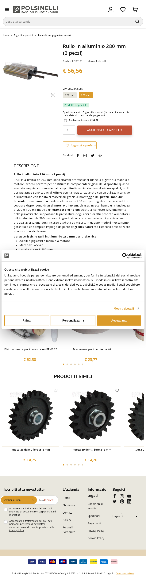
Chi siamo (69, 505)
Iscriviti (49, 500)
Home (5, 35)
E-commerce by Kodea (125, 573)
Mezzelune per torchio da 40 (92, 349)
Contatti (67, 512)
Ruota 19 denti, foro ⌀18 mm (92, 449)
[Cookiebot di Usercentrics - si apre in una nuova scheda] (125, 255)
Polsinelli (101, 61)
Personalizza (70, 320)
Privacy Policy (16, 530)
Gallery (67, 520)
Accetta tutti (119, 320)
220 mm (69, 95)
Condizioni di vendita (95, 506)
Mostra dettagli (124, 308)
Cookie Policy (96, 538)
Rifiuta (26, 320)
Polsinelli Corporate (69, 530)
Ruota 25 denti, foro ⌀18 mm (30, 449)
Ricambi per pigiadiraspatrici (54, 35)
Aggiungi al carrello (104, 130)
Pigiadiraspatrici (23, 35)
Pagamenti (94, 523)
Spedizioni (94, 516)
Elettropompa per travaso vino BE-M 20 (30, 349)
